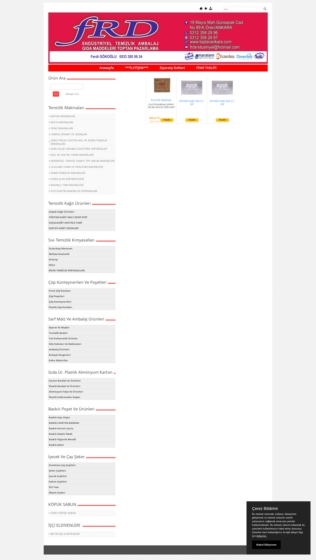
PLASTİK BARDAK (161, 100)
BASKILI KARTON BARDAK (64, 423)
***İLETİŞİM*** (136, 68)
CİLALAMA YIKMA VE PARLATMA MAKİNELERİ (77, 167)
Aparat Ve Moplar (59, 327)
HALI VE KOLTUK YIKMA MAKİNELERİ (72, 155)
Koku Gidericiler (58, 360)
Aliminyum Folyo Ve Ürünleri (66, 391)
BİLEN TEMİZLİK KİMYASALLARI (67, 270)
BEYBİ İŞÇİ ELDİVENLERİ (65, 534)
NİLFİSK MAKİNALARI (63, 116)
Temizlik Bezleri (58, 333)
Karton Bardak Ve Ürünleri (65, 380)
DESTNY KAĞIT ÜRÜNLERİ (64, 228)
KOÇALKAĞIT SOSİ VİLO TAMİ (65, 222)
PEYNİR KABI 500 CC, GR (191, 102)
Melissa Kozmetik (59, 254)
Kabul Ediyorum (266, 544)
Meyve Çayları (57, 492)
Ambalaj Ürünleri (59, 349)
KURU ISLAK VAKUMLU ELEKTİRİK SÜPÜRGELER (79, 149)
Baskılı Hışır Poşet (59, 417)
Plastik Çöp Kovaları (60, 307)
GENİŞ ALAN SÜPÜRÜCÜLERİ (67, 179)
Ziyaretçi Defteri (172, 68)
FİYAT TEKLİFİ (206, 68)
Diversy (53, 259)
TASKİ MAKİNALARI (62, 128)
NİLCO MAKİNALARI (62, 122)
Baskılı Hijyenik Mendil (62, 439)
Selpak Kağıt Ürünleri (61, 211)
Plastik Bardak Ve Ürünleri (64, 386)
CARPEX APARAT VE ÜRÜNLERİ (69, 134)
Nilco (52, 265)
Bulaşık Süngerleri (60, 355)
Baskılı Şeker (56, 444)
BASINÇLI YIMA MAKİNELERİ (67, 185)
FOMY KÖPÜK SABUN (63, 513)
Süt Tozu (54, 487)
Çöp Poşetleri (56, 296)
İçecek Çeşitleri (58, 476)
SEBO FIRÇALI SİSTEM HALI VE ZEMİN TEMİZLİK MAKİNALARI (79, 142)
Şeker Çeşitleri (57, 470)
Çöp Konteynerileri (60, 301)
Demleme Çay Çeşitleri (62, 465)
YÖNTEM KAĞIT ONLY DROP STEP (68, 217)
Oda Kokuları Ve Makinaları (65, 344)
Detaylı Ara (72, 94)
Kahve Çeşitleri (58, 481)
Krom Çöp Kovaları (60, 290)
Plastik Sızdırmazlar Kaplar (64, 397)
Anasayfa (106, 68)
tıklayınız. (261, 536)
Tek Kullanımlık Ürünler (63, 338)
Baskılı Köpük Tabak (60, 433)
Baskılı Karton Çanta (61, 428)
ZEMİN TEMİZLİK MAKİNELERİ (68, 173)
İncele (167, 119)
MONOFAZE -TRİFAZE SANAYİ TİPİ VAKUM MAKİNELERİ (83, 161)
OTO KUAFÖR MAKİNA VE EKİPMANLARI (74, 191)
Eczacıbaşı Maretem (60, 248)
